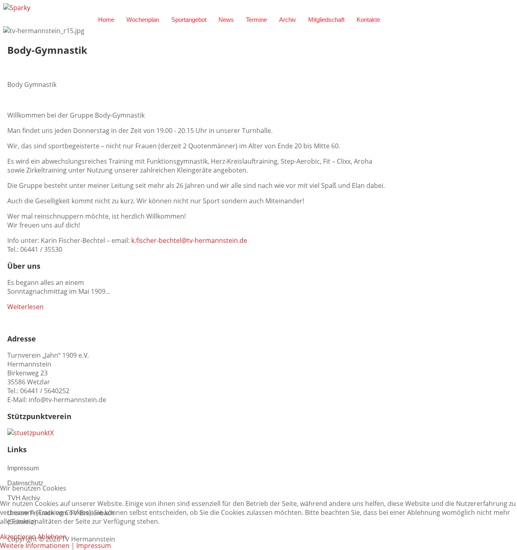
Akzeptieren (18, 536)
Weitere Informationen (34, 545)
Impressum (93, 545)
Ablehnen (52, 536)
